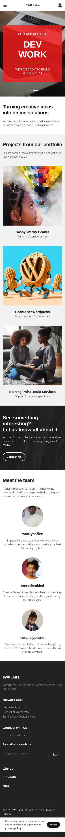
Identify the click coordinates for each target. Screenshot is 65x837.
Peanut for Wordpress (32, 312)
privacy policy (13, 828)
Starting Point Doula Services (32, 392)
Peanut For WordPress (16, 711)
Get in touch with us (14, 735)
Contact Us (14, 456)
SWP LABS (11, 677)
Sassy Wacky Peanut (32, 232)
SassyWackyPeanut (14, 707)
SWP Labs (32, 5)
